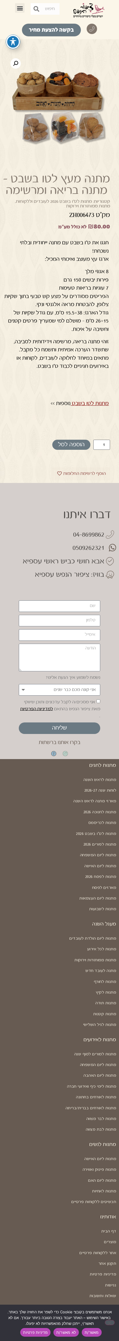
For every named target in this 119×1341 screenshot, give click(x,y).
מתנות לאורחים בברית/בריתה (91, 1108)
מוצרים (110, 1242)
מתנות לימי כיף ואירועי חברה (91, 1087)
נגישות (110, 1285)
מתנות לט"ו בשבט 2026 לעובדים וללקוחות (54, 201)
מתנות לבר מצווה (101, 1119)
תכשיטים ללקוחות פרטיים (93, 1202)
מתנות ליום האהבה (99, 1076)
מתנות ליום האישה (100, 866)
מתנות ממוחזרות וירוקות (88, 206)
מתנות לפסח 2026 (100, 877)
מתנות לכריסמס (102, 823)
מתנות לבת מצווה (101, 1130)
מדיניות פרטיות (103, 1274)
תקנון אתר (107, 1264)
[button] (20, 8)
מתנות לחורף (105, 982)
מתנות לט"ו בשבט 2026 (96, 834)
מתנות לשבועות (102, 909)
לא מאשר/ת (66, 1332)
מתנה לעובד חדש (100, 971)
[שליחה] (36, 9)
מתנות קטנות (104, 1014)
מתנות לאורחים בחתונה (96, 1097)
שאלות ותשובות (103, 1296)
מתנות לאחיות (104, 1191)
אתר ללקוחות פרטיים (97, 1253)
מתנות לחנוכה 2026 (99, 812)
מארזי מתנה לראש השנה (94, 801)
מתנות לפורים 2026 (99, 844)
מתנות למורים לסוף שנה (95, 1054)
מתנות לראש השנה (99, 780)
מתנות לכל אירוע (101, 949)
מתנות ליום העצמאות (97, 898)
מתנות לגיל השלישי (99, 1025)
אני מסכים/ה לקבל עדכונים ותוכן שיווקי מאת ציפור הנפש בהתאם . (60, 708)
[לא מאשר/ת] (110, 1322)
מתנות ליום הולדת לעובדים (92, 939)
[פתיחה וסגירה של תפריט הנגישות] (13, 42)
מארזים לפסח (104, 888)
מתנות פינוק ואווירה (99, 1170)
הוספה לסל (71, 445)
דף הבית (108, 1231)
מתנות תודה (105, 1003)
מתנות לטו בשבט (90, 403)
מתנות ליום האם (102, 1181)
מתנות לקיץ (106, 992)
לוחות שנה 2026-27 (100, 791)
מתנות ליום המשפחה (98, 855)
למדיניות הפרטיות (36, 708)
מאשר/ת (92, 1332)
